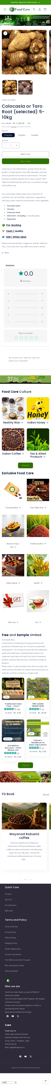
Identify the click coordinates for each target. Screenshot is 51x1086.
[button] (5, 9)
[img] (10, 709)
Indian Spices (11, 583)
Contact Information (13, 954)
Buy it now (25, 161)
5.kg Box (21, 135)
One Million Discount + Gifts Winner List (13, 748)
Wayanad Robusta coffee (24, 836)
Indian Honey (36, 422)
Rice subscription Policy (14, 965)
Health (37, 583)
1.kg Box (34, 135)
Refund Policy (10, 938)
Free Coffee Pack (37, 507)
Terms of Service (11, 926)
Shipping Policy (11, 943)
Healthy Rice (11, 422)
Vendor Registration (13, 949)
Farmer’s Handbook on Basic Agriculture (38, 742)
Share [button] (6, 252)
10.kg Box (8, 135)
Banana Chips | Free (13, 545)
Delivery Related (11, 971)
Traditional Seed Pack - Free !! (13, 705)
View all (25, 465)
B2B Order (9, 911)
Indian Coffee (11, 453)
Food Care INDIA (21, 1068)
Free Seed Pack (12, 507)
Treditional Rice (36, 543)
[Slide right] (31, 879)
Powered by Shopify (33, 1068)
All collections (10, 905)
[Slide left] (20, 879)
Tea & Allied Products (38, 455)
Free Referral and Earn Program (17, 960)
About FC (8, 899)
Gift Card (11, 622)
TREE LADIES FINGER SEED (38, 705)
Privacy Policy (10, 932)
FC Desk (8, 894)
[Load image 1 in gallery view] (9, 87)
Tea (36, 622)
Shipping (13, 126)
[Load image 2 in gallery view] (25, 87)
